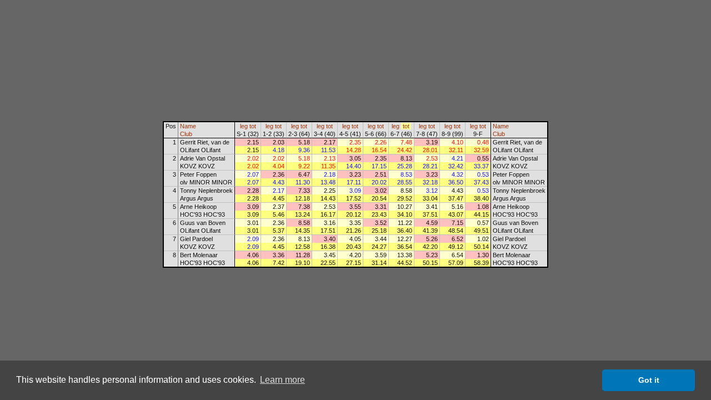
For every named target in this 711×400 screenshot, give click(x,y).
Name (188, 126)
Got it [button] (648, 380)
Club (186, 134)
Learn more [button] (282, 379)
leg (244, 126)
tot (252, 126)
